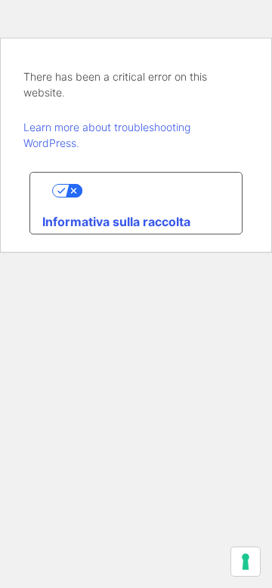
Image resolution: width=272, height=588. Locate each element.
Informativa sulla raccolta (116, 221)
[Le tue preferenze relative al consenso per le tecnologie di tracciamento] (245, 561)
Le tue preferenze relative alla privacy (151, 190)
